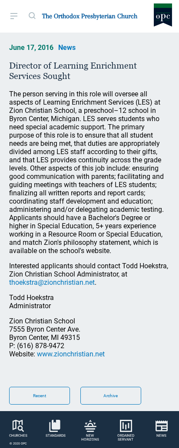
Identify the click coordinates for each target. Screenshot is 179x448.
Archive (110, 395)
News (67, 47)
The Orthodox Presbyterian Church (89, 16)
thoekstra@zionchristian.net (52, 282)
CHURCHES (18, 436)
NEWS (161, 436)
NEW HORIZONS (90, 437)
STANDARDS (56, 436)
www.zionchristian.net (71, 354)
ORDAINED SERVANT (125, 437)
